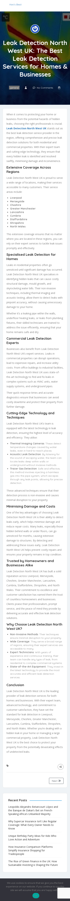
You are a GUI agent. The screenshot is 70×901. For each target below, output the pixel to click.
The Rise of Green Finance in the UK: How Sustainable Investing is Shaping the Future (33, 863)
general (14, 87)
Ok (36, 895)
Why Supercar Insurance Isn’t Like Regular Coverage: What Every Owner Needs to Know (32, 825)
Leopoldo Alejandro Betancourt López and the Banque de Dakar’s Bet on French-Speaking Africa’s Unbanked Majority (33, 810)
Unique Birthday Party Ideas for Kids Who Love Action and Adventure (32, 837)
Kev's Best (16, 4)
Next (55, 780)
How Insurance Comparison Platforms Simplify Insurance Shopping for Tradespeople (30, 850)
